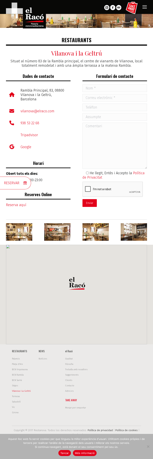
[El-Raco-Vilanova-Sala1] (95, 232)
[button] (76, 284)
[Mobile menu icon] (144, 7)
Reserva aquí (16, 205)
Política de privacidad (100, 430)
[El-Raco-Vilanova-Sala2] (19, 232)
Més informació (85, 453)
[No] (148, 446)
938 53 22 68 (30, 123)
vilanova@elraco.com (37, 111)
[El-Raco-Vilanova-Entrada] (134, 232)
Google (26, 147)
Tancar (64, 453)
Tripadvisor (29, 135)
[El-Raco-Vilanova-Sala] (57, 232)
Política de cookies (126, 430)
